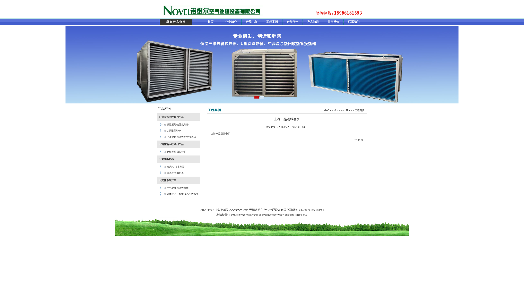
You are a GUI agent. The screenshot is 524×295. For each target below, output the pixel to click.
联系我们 (354, 21)
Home (349, 110)
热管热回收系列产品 (172, 117)
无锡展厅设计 (269, 214)
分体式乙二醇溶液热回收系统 (183, 194)
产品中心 (251, 21)
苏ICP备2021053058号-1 (311, 210)
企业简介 (231, 21)
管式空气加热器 (175, 172)
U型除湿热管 (174, 130)
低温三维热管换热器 (178, 124)
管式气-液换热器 (176, 166)
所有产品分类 (176, 21)
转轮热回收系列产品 (172, 144)
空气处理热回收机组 (178, 187)
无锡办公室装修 (286, 214)
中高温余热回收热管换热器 (181, 136)
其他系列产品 (168, 180)
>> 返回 (359, 139)
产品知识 (313, 21)
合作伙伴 (292, 21)
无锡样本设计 (238, 214)
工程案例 (272, 21)
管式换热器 (167, 159)
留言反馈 (333, 21)
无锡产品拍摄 (253, 214)
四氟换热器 (301, 214)
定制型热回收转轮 (176, 151)
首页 (210, 21)
